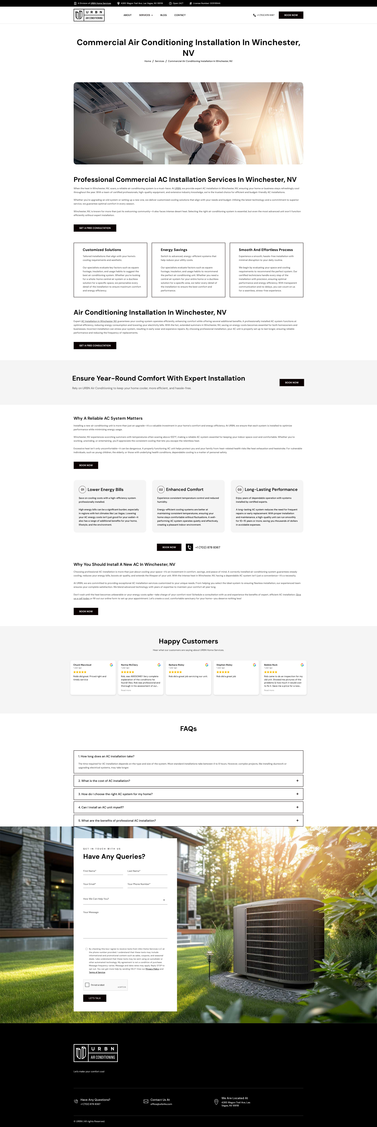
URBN (178, 188)
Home (147, 61)
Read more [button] (174, 690)
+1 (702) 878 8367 (90, 1104)
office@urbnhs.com (161, 1104)
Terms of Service (97, 972)
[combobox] (125, 898)
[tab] (188, 756)
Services (159, 61)
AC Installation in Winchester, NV (99, 321)
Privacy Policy (152, 969)
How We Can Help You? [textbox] (96, 898)
